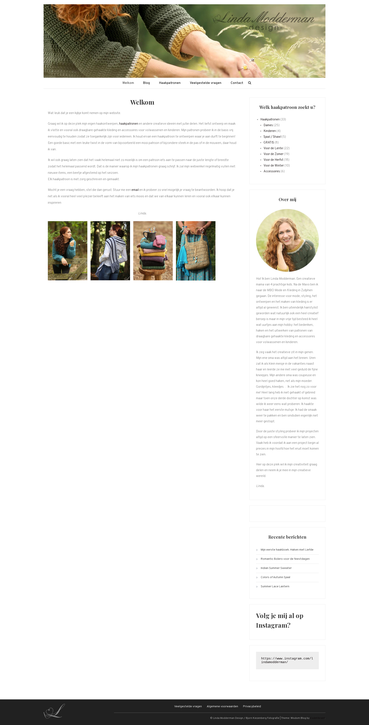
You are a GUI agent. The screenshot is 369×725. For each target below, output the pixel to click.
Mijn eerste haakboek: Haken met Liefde (287, 550)
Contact (237, 83)
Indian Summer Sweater (276, 568)
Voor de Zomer (273, 154)
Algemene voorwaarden (222, 706)
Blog (146, 83)
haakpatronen (128, 124)
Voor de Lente (273, 148)
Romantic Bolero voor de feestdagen (285, 559)
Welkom (128, 83)
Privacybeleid (252, 706)
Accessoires (272, 172)
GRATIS (269, 143)
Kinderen (270, 131)
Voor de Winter (274, 166)
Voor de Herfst (273, 160)
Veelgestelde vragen (205, 83)
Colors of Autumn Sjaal (275, 577)
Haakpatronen (170, 83)
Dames (268, 125)
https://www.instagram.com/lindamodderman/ (287, 660)
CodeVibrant (317, 718)
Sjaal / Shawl (272, 137)
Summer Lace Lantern (275, 586)
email (135, 190)
